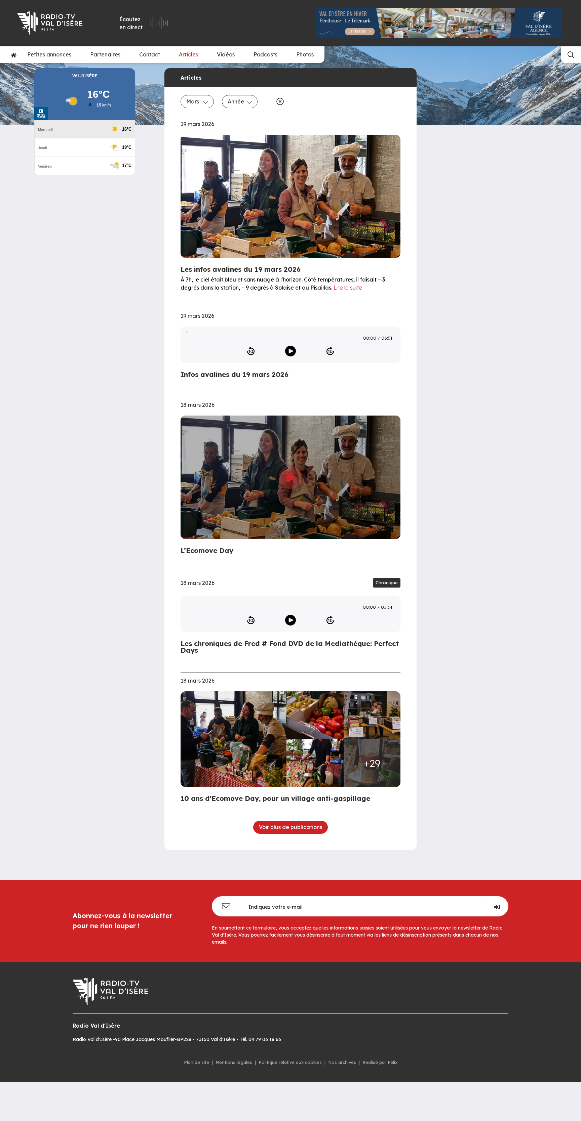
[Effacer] (279, 101)
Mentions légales (234, 1062)
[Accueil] (13, 54)
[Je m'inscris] (497, 906)
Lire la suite (348, 287)
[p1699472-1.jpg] (235, 739)
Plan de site (196, 1062)
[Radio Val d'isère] (54, 23)
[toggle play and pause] (290, 351)
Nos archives (342, 1062)
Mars (193, 101)
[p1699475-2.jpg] (315, 715)
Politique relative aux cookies (290, 1062)
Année (236, 101)
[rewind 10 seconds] (250, 351)
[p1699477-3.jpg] (372, 715)
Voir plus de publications (290, 827)
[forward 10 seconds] (330, 351)
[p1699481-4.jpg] (315, 763)
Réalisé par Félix (379, 1062)
